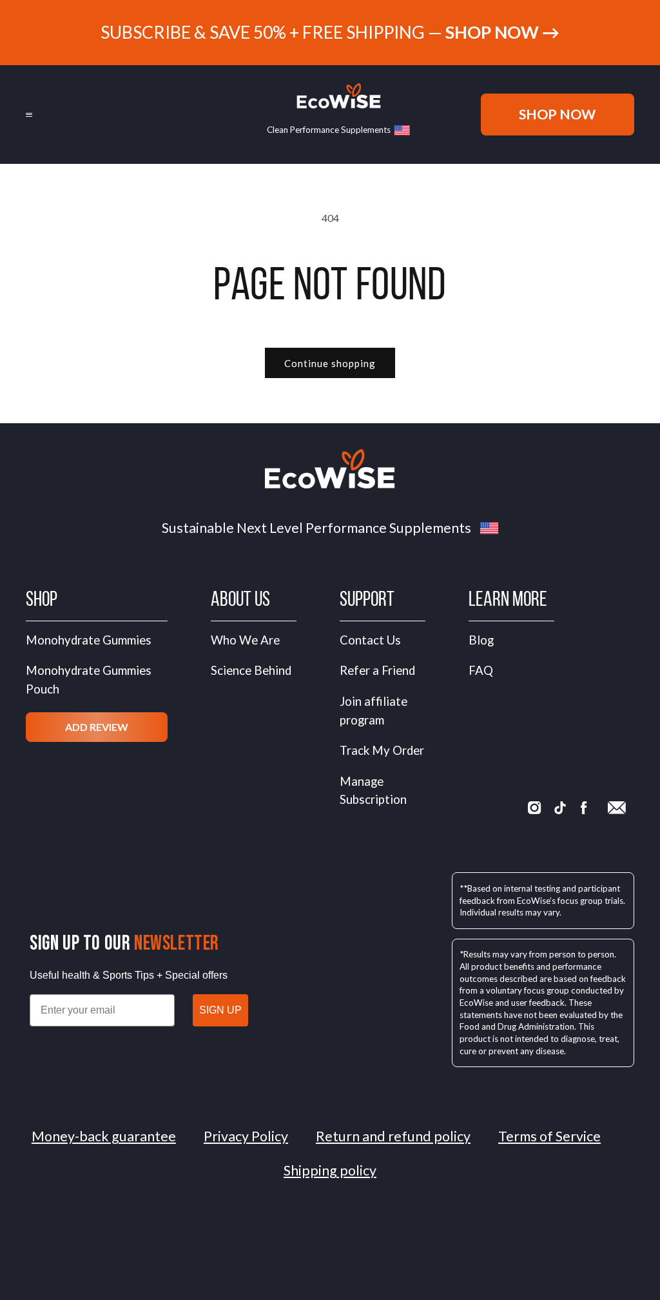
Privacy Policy (246, 1136)
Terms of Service (549, 1136)
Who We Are (245, 640)
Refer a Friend (377, 670)
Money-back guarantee (104, 1136)
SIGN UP (220, 1010)
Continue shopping (330, 363)
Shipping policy (330, 1170)
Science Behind (251, 670)
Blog (481, 640)
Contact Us (370, 640)
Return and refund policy (393, 1136)
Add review (96, 727)
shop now (557, 114)
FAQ (481, 670)
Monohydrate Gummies (88, 640)
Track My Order (382, 750)
